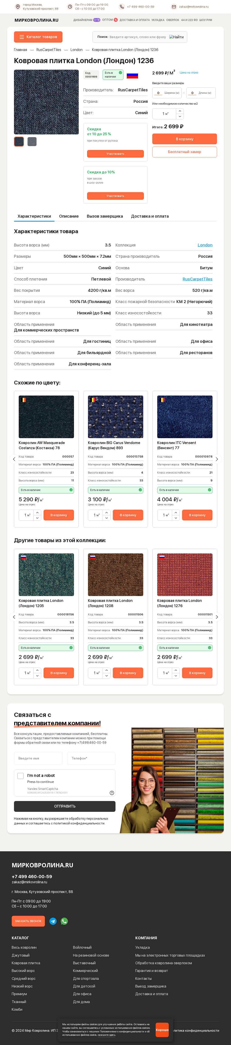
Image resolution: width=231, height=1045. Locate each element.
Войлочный (82, 947)
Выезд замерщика (150, 986)
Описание (69, 216)
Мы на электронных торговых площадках (170, 955)
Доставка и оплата (150, 216)
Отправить (65, 806)
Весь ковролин (24, 947)
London (77, 50)
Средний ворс (24, 978)
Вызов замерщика (105, 216)
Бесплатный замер (184, 152)
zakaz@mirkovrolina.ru (29, 882)
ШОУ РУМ (205, 20)
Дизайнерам (83, 20)
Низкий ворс (22, 986)
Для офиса (82, 994)
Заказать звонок (28, 921)
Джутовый (21, 955)
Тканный (19, 1002)
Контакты (143, 978)
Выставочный (84, 963)
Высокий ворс (23, 971)
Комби (17, 1009)
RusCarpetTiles (49, 50)
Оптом (107, 20)
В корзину (184, 139)
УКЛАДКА (158, 20)
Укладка (142, 947)
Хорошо (162, 1030)
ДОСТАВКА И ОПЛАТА (135, 20)
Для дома (81, 1002)
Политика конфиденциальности (194, 1031)
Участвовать (115, 153)
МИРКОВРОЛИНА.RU (36, 20)
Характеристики (34, 216)
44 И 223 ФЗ (189, 20)
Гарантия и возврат (151, 971)
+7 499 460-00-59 (32, 876)
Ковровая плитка (26, 963)
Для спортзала (86, 978)
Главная (20, 50)
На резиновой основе (91, 955)
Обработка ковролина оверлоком (163, 963)
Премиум (19, 994)
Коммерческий (85, 971)
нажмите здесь (106, 1034)
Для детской (84, 986)
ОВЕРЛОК (172, 20)
